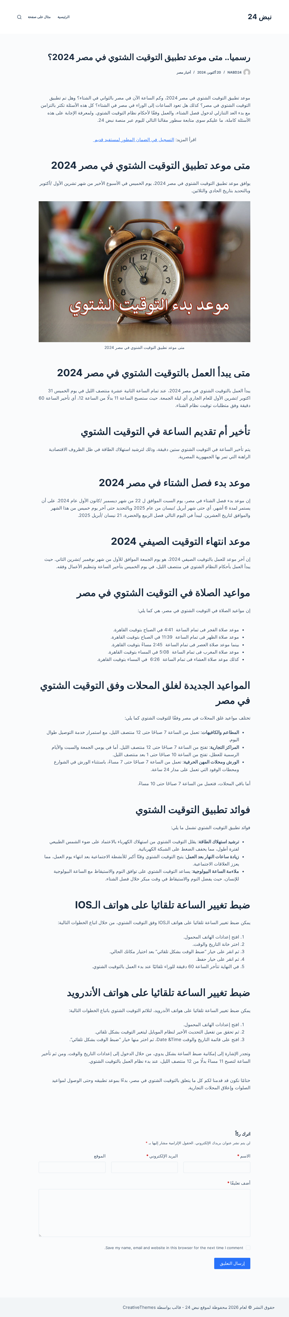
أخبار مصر (184, 72)
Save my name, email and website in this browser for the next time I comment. (173, 1247)
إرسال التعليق (232, 1263)
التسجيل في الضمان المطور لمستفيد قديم (133, 139)
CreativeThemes (139, 1307)
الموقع (100, 1156)
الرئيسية (63, 17)
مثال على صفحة (39, 17)
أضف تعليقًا (238, 1183)
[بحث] (19, 17)
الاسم (243, 1156)
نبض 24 (260, 16)
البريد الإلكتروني (162, 1156)
